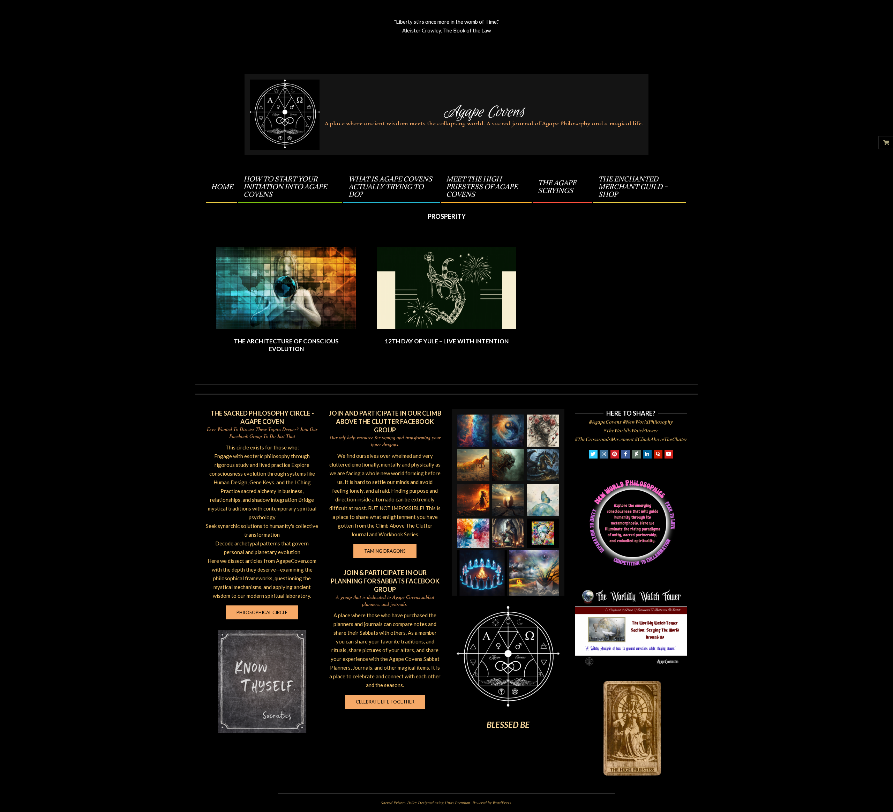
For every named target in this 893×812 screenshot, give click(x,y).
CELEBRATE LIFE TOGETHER (385, 702)
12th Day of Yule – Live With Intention (447, 341)
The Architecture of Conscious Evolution (286, 345)
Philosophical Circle (262, 612)
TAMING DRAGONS (385, 551)
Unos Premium (457, 802)
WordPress (502, 802)
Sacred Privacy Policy (399, 802)
